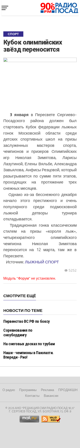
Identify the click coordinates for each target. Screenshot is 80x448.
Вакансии (51, 395)
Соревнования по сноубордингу (17, 332)
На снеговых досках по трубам (29, 343)
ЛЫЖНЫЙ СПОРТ (42, 262)
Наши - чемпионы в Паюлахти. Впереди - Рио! (28, 354)
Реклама (47, 389)
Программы (28, 389)
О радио (8, 389)
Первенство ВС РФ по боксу (26, 321)
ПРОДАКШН (68, 389)
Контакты (32, 395)
